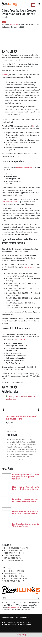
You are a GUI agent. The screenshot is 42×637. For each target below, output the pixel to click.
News (3, 22)
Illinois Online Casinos (14, 571)
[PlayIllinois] (20, 4)
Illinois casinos (20, 339)
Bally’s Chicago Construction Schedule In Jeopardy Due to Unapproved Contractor (19, 412)
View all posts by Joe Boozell (15, 460)
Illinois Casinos (20, 622)
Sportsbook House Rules (14, 555)
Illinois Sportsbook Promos (16, 578)
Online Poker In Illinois (14, 581)
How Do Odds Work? (12, 558)
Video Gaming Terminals (14, 553)
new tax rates (29, 267)
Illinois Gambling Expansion (16, 548)
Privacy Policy (21, 635)
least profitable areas (9, 202)
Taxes (29, 622)
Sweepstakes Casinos (13, 573)
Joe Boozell (13, 24)
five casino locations (24, 167)
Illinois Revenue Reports (14, 550)
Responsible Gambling (13, 560)
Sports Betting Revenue (9, 624)
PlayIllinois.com (13, 607)
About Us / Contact (7, 622)
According (5, 74)
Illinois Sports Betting (14, 576)
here (33, 126)
